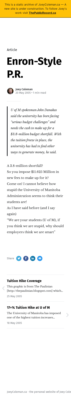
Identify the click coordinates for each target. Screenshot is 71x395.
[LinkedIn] (32, 258)
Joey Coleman (24, 89)
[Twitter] (18, 258)
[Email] (39, 258)
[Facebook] (25, 258)
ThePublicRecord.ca (42, 12)
